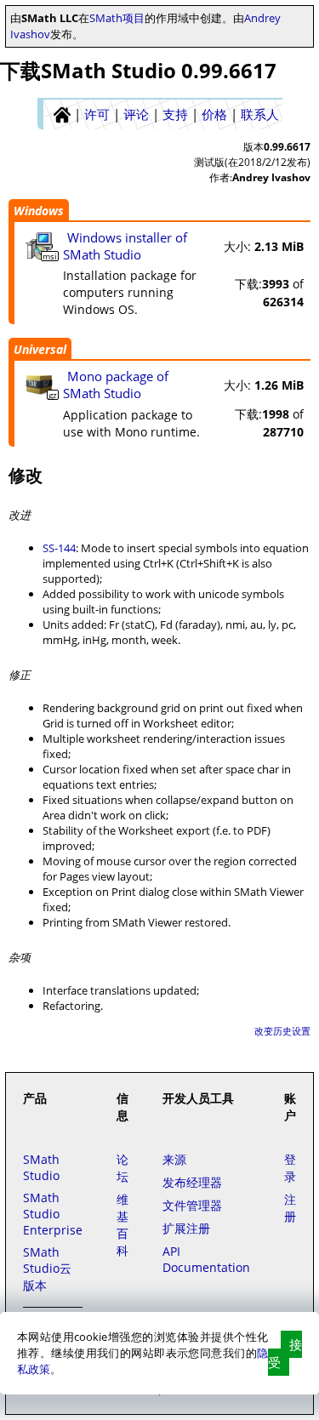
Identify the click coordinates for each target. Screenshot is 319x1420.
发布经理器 (192, 1182)
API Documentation (206, 1259)
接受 (285, 1353)
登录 (290, 1167)
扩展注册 (186, 1228)
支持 (175, 114)
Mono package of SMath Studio (115, 385)
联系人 (260, 114)
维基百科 (122, 1224)
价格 (214, 114)
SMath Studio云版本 (47, 1268)
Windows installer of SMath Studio (125, 246)
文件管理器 (192, 1205)
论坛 (122, 1167)
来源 (174, 1159)
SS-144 (59, 548)
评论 (136, 114)
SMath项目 (117, 18)
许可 (97, 114)
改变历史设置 (282, 1030)
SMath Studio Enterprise (53, 1213)
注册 (290, 1207)
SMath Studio (41, 1167)
